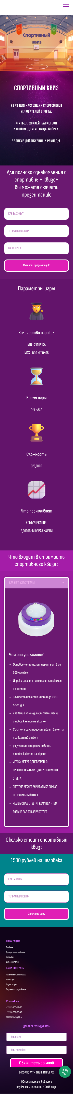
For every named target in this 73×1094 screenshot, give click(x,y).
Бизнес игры (11, 984)
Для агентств (12, 961)
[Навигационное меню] (66, 6)
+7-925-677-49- (13, 1007)
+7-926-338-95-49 (14, 1012)
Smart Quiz (10, 979)
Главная (9, 947)
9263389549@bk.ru (14, 1017)
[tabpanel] (36, 707)
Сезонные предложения (16, 989)
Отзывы (10, 957)
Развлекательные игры (16, 974)
